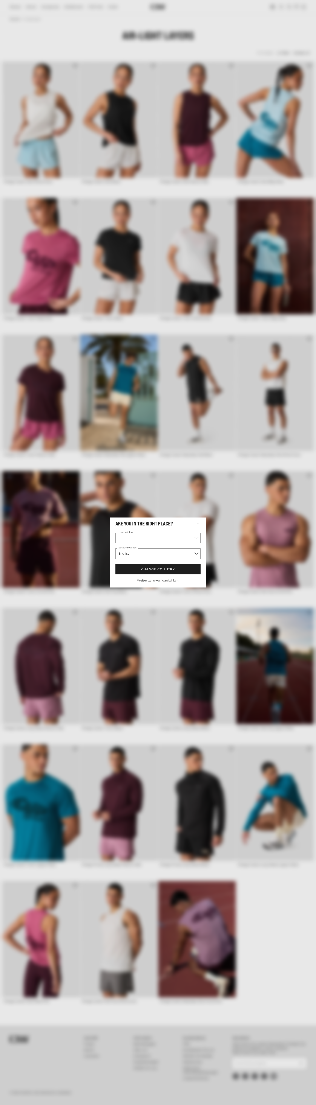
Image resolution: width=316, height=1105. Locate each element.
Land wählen (125, 532)
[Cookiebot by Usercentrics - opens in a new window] (28, 1096)
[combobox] (158, 538)
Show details (224, 1096)
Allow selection (269, 1071)
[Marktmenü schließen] (198, 523)
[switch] (123, 1096)
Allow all (269, 1059)
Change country (158, 569)
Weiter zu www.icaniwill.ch (158, 580)
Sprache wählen (127, 547)
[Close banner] (309, 1054)
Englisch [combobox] (124, 554)
